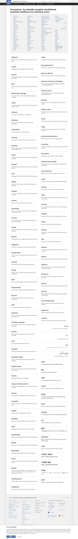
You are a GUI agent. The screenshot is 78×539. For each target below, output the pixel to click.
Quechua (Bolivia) (45, 17)
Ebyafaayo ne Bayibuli (13, 517)
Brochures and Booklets (26, 506)
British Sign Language (18, 21)
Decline (13, 536)
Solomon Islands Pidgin (46, 32)
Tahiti (42, 38)
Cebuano (15, 24)
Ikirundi (29, 17)
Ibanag (14, 48)
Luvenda (29, 35)
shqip (42, 27)
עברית (65, 23)
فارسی (65, 26)
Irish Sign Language (31, 21)
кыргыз (57, 16)
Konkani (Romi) (30, 28)
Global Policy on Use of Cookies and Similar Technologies (53, 532)
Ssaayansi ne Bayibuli (13, 515)
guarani (15, 43)
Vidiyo (23, 521)
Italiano (29, 23)
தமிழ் (56, 36)
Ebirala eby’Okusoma (26, 509)
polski (28, 50)
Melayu (28, 42)
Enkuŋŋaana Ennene (38, 510)
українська (57, 20)
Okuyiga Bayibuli (12, 504)
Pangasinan (29, 48)
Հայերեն (57, 21)
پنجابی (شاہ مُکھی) (63, 28)
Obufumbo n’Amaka (12, 510)
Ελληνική (43, 48)
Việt (42, 44)
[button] (29, 4)
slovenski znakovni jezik (46, 28)
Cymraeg (15, 29)
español (15, 36)
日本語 (56, 49)
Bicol (14, 20)
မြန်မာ (56, 42)
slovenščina (43, 31)
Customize (19, 536)
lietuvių (28, 34)
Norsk (28, 44)
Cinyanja (15, 28)
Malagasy (29, 38)
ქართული (57, 43)
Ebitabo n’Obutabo (25, 504)
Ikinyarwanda (30, 16)
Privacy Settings (32, 533)
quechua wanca (44, 21)
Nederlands (29, 43)
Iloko (28, 19)
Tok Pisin (43, 39)
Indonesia (29, 20)
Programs (23, 514)
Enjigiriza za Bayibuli (13, 500)
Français (15, 40)
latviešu (29, 29)
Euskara (15, 38)
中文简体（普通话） (59, 46)
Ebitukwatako (37, 500)
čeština (42, 47)
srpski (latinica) (44, 34)
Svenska (43, 36)
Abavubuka (11, 512)
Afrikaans (15, 16)
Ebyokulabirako (38, 512)
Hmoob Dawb (16, 46)
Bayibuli (23, 502)
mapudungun (30, 40)
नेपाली (56, 30)
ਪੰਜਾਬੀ (56, 33)
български (43, 50)
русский (57, 17)
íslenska (43, 46)
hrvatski (15, 47)
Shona (42, 25)
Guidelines (24, 518)
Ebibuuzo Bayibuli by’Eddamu (14, 502)
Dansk (14, 31)
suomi (42, 35)
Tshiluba (43, 40)
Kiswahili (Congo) (31, 27)
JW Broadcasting (25, 519)
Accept (8, 536)
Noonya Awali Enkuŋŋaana (62, 503)
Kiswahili (29, 25)
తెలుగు (56, 37)
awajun (14, 17)
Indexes (23, 516)
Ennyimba (24, 523)
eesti (14, 34)
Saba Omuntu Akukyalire (39, 505)
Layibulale (24, 500)
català (14, 23)
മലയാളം (57, 39)
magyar (29, 36)
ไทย (56, 40)
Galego (14, 42)
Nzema (28, 46)
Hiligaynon (15, 44)
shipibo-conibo (44, 24)
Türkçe (42, 42)
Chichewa (15, 25)
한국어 (56, 50)
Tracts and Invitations (26, 507)
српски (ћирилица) (59, 19)
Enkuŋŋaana (37, 507)
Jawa (28, 24)
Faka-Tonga (15, 39)
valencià (43, 43)
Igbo (14, 50)
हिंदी (56, 31)
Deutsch (15, 32)
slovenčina (43, 29)
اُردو (65, 25)
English (14, 35)
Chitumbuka (16, 27)
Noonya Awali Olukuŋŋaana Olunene (51, 506)
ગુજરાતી (56, 34)
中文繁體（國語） (59, 48)
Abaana (10, 514)
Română (43, 23)
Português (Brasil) (45, 16)
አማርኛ (56, 45)
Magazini (23, 511)
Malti (28, 39)
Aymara (15, 19)
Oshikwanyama (30, 47)
